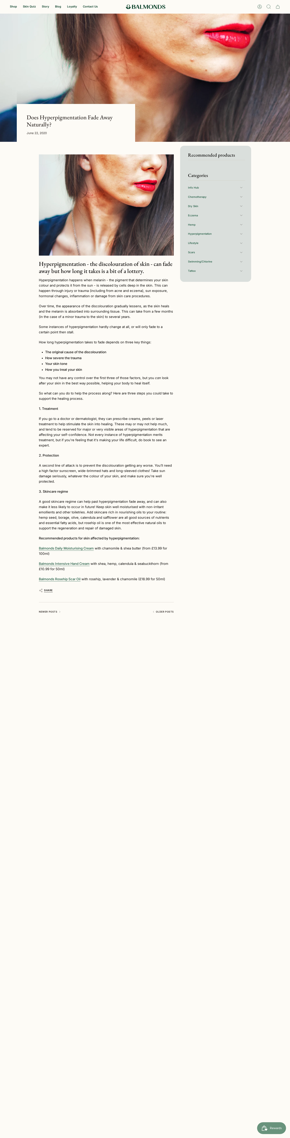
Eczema (193, 215)
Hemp (192, 224)
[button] (13, 7)
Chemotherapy (197, 196)
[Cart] (277, 6)
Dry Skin (193, 205)
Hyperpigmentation (200, 233)
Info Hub (193, 187)
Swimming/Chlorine (200, 261)
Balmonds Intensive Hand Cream (64, 564)
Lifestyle (193, 243)
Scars (191, 252)
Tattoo (192, 270)
